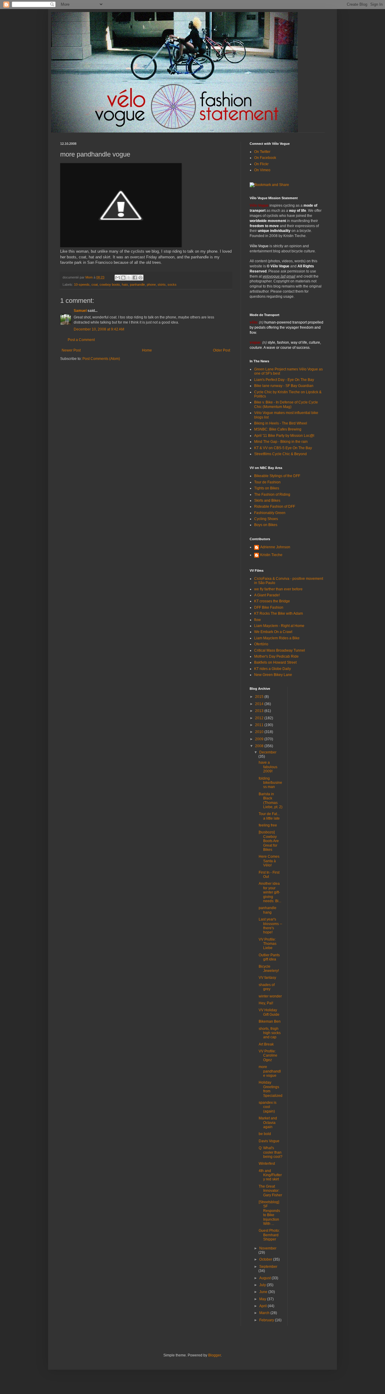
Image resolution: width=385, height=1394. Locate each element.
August (265, 1278)
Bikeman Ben (270, 1021)
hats (125, 284)
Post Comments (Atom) (101, 359)
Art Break (266, 1044)
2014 (259, 704)
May (263, 1299)
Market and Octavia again (268, 1122)
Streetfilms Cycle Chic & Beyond (280, 454)
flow (257, 620)
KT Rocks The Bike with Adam (278, 613)
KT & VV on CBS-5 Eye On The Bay (283, 448)
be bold (265, 1134)
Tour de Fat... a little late (269, 816)
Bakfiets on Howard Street (275, 662)
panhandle (137, 284)
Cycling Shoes (266, 519)
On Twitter (262, 152)
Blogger (214, 1355)
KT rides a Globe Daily (272, 669)
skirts (162, 284)
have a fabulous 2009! (268, 766)
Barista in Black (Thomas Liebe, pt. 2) (270, 800)
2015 (259, 697)
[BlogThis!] (123, 278)
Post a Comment (81, 340)
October (266, 1259)
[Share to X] (129, 278)
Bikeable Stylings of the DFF (277, 476)
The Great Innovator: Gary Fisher (270, 1190)
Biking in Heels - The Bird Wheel (280, 423)
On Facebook (265, 158)
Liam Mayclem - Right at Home (279, 626)
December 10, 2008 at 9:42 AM (99, 329)
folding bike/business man (270, 782)
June (263, 1292)
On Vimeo (262, 170)
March (264, 1313)
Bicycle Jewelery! (269, 968)
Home (147, 350)
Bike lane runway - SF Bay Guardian (283, 386)
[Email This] (118, 278)
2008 (259, 746)
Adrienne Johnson (275, 547)
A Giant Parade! (267, 595)
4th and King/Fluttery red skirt (270, 1175)
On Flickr (261, 164)
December (267, 752)
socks (172, 284)
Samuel (80, 311)
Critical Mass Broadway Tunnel (279, 650)
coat (94, 284)
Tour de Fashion (267, 482)
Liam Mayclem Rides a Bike (277, 638)
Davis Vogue (269, 1141)
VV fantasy (267, 977)
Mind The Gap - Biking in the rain (281, 442)
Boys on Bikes (265, 525)
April (263, 1306)
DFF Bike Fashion (268, 607)
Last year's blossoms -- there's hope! (270, 925)
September (268, 1267)
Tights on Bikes (266, 488)
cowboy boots (110, 284)
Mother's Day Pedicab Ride (276, 656)
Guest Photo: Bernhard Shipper (269, 1234)
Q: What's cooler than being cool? (270, 1152)
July (263, 1285)
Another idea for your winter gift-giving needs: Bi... (270, 892)
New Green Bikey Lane (273, 675)
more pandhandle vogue (270, 1071)
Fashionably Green (269, 513)
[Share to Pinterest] (140, 278)
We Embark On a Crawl (273, 632)
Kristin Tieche (271, 555)
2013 (259, 711)
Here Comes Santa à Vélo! (269, 860)
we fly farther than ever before (278, 589)
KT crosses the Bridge (272, 601)
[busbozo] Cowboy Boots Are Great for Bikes (269, 841)
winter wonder (270, 996)
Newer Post (71, 350)
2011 (259, 725)
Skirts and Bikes (267, 500)
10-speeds (82, 284)
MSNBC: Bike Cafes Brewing (277, 429)
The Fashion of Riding (272, 494)
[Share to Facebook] (135, 278)
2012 (259, 718)
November (267, 1248)
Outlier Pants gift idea (269, 957)
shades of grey (267, 987)
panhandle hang (267, 910)
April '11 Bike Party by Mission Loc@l (284, 436)
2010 (259, 732)
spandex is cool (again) (267, 1106)
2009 (259, 739)
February (267, 1320)
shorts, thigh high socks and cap (270, 1033)
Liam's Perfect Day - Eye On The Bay (284, 380)
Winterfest (267, 1163)
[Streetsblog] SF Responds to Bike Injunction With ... (269, 1213)
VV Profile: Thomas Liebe (267, 943)
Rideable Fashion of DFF (274, 506)
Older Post (221, 350)
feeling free (268, 825)
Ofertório (261, 644)
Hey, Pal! (266, 1003)
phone (151, 284)
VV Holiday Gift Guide (269, 1012)
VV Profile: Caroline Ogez (268, 1055)
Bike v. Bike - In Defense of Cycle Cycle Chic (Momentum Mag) (286, 404)
